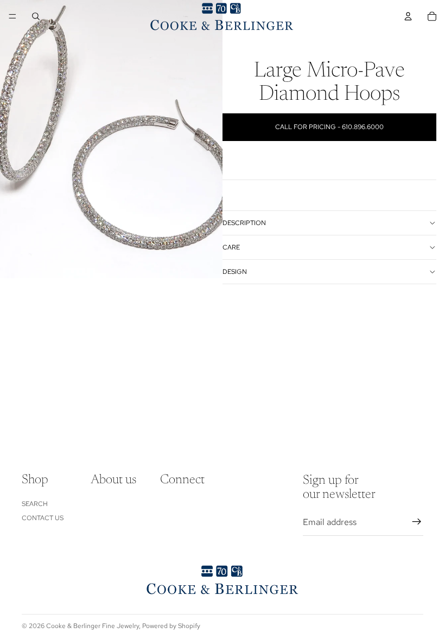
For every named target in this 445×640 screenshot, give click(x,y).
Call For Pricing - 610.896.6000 (329, 127)
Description (244, 223)
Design (235, 271)
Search (35, 503)
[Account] (408, 16)
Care (231, 247)
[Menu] (12, 16)
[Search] (36, 16)
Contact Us (42, 518)
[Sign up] (416, 521)
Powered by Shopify (171, 626)
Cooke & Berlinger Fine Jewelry (92, 626)
